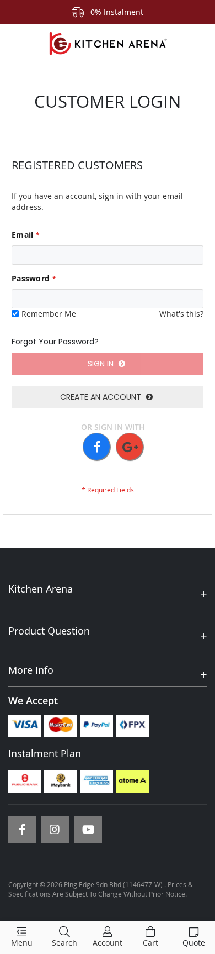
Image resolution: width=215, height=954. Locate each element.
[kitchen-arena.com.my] (107, 43)
